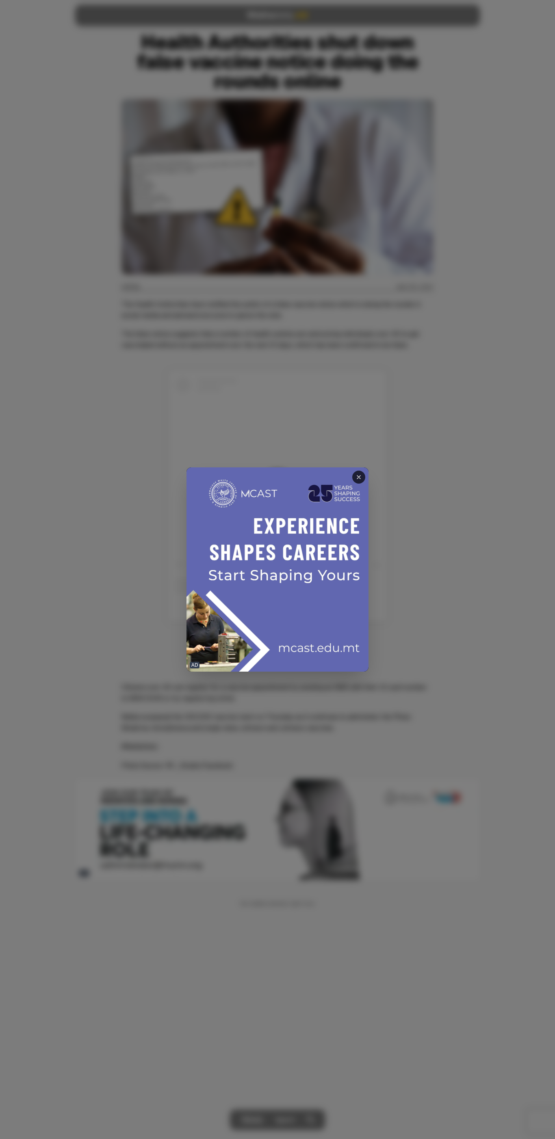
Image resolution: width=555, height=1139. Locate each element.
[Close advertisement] (358, 477)
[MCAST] (277, 569)
